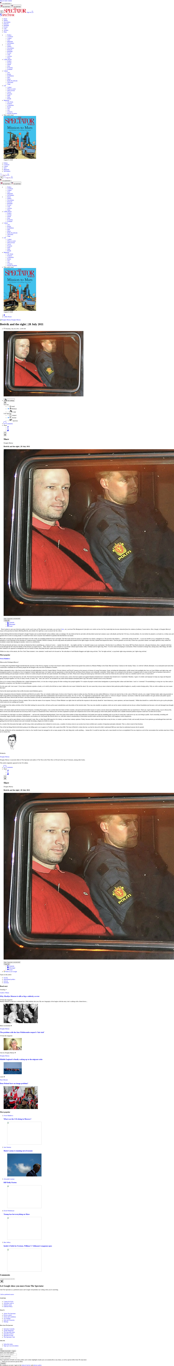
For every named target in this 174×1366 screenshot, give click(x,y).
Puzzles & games (12, 113)
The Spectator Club (9, 1337)
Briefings (6, 25)
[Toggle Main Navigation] (2, 11)
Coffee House (8, 59)
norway (6, 981)
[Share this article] (5, 433)
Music (9, 79)
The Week (10, 102)
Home (5, 19)
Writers (6, 20)
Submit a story (8, 1305)
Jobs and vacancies (9, 1320)
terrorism (6, 982)
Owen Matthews (5, 658)
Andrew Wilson (4, 992)
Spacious (15, 421)
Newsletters (7, 22)
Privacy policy (8, 1315)
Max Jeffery (7, 1242)
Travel (9, 92)
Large (14, 412)
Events (6, 27)
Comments (9, 423)
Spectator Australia (9, 1329)
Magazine (10, 41)
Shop (5, 32)
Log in (13, 1351)
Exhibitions (10, 76)
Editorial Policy (8, 1306)
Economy (10, 67)
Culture (9, 38)
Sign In (29, 12)
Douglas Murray (4, 757)
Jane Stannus (7, 1147)
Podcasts (6, 24)
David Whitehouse (9, 1210)
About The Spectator (10, 1313)
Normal (14, 417)
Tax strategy (7, 1318)
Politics (9, 35)
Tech (8, 40)
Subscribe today (8, 1344)
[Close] (2, 1281)
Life (5, 85)
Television (10, 82)
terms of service (26, 1365)
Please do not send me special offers (12, 1361)
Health (9, 99)
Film (8, 77)
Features (9, 103)
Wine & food (11, 90)
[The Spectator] (15, 12)
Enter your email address (7, 1352)
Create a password (5, 1356)
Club (5, 28)
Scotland (9, 69)
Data (8, 66)
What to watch (11, 89)
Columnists (10, 105)
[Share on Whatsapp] (8, 431)
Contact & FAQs (8, 1301)
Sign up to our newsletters (11, 1346)
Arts (8, 72)
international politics (9, 979)
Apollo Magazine (9, 1330)
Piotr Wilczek (4, 1080)
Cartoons (9, 112)
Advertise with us (9, 1303)
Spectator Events (8, 1335)
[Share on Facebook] (8, 427)
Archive (6, 30)
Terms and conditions (10, 1317)
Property (9, 94)
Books (9, 74)
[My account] (32, 12)
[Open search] (1, 175)
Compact (13, 415)
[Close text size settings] (5, 403)
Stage (8, 84)
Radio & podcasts (12, 81)
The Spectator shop (9, 1332)
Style (8, 97)
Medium (14, 409)
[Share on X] (8, 429)
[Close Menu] (1, 177)
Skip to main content (6, 1)
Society (9, 63)
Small (13, 406)
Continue (3, 1363)
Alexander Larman (9, 1179)
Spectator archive (9, 1334)
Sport (8, 95)
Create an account (5, 1351)
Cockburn (10, 36)
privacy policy (37, 1365)
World (9, 64)
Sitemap (6, 1322)
